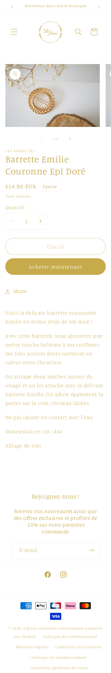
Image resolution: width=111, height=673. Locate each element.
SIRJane (30, 628)
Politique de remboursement (58, 657)
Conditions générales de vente (59, 667)
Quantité (15, 207)
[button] (14, 32)
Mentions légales (32, 646)
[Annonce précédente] (11, 6)
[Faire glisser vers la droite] (69, 138)
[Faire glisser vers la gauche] (41, 138)
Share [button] (20, 291)
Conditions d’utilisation (78, 646)
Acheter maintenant (55, 266)
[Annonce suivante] (99, 6)
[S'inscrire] (91, 550)
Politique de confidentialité (70, 636)
